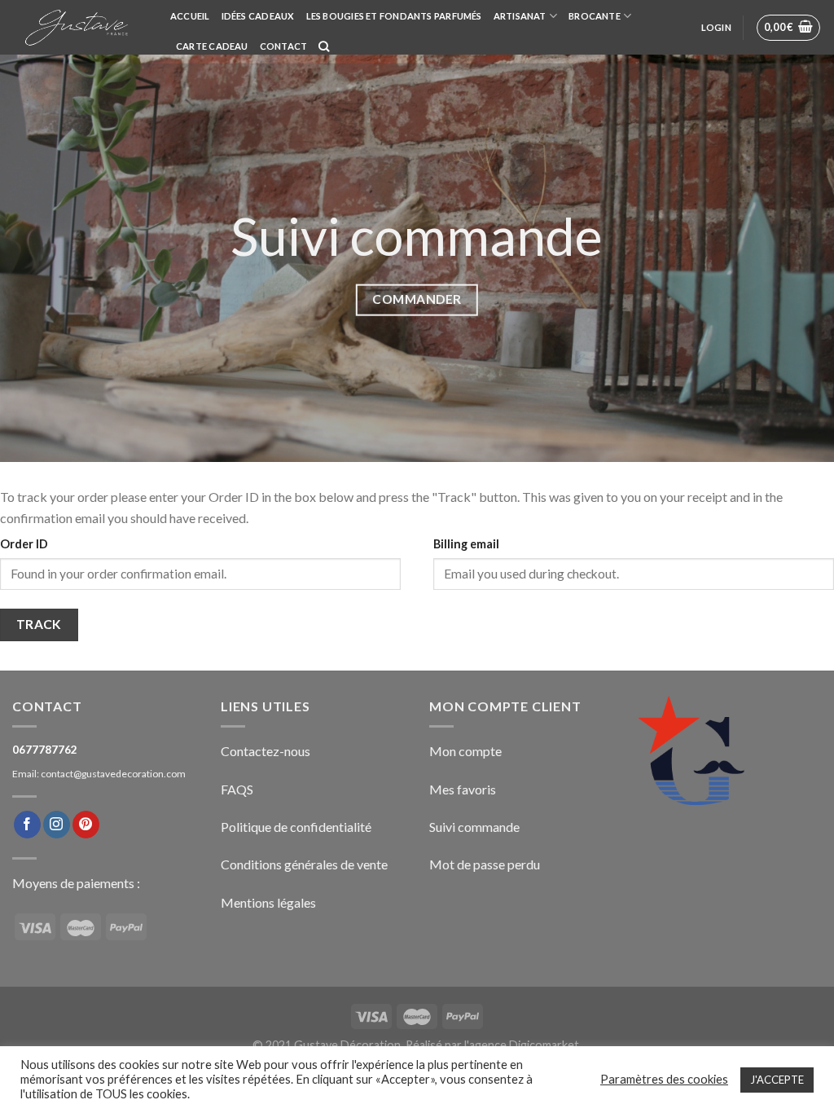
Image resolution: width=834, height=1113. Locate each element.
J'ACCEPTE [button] (777, 1079)
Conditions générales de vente (304, 864)
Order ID (24, 544)
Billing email (466, 544)
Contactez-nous (265, 751)
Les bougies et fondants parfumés (394, 16)
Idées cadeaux (258, 16)
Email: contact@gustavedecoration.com (99, 774)
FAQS (237, 789)
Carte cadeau (212, 46)
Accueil (190, 16)
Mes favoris (462, 789)
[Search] (323, 46)
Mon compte (465, 751)
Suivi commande (474, 826)
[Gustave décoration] (79, 27)
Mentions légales (268, 902)
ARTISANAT (520, 16)
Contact (284, 46)
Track (39, 624)
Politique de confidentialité (296, 826)
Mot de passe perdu (484, 864)
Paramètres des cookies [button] (664, 1079)
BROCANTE (594, 16)
